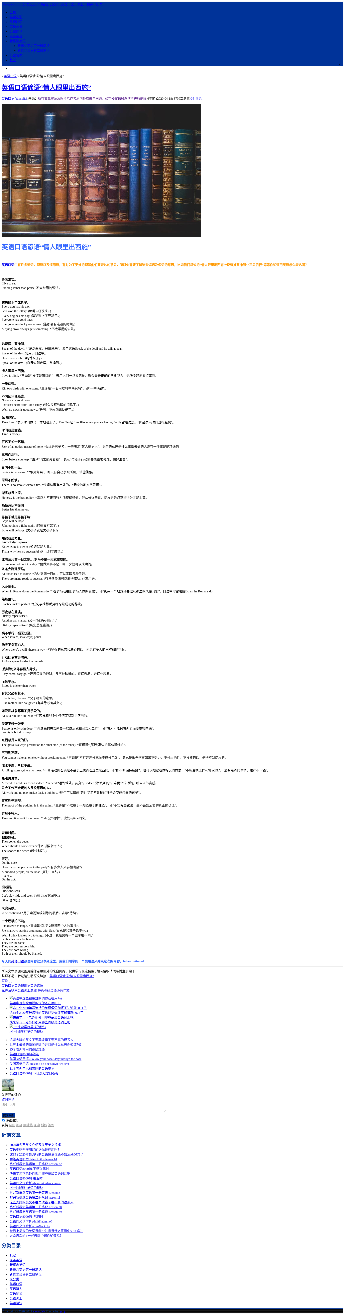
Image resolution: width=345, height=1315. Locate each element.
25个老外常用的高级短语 (27, 1049)
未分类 (14, 1279)
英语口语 (16, 22)
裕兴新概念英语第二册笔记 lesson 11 (35, 1197)
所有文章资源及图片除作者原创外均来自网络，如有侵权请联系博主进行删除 (92, 98)
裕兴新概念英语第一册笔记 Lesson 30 (36, 1207)
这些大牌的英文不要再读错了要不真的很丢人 (41, 1040)
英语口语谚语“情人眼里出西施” (46, 87)
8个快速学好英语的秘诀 (26, 1188)
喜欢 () (7, 981)
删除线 (28, 1125)
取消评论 (8, 1099)
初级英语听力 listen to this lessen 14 (33, 1159)
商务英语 (16, 36)
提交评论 (8, 1115)
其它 (13, 60)
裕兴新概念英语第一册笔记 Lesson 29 (36, 1212)
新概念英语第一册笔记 (34, 45)
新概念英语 (18, 41)
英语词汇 (16, 17)
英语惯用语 (22, 985)
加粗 (19, 1125)
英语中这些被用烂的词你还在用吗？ (35, 1149)
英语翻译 (16, 31)
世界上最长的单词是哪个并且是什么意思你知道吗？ (46, 1044)
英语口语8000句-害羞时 (26, 1178)
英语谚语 (36, 985)
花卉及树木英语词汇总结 (19, 990)
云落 (62, 1311)
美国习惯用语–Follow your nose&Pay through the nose (45, 1059)
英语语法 (16, 26)
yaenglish (39, 1311)
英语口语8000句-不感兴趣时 (29, 1168)
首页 (13, 12)
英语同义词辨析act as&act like (30, 1226)
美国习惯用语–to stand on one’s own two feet (39, 1063)
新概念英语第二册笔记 (34, 50)
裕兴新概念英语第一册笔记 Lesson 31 (36, 1192)
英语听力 (16, 55)
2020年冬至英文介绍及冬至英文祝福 (35, 1145)
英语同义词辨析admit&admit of (31, 1221)
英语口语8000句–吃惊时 (26, 1216)
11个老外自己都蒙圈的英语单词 (32, 1068)
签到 (51, 1125)
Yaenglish (21, 98)
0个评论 (196, 98)
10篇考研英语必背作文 (53, 990)
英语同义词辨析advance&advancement (35, 1183)
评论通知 (12, 1120)
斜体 (44, 1125)
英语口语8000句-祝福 (24, 1054)
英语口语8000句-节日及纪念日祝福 (34, 1073)
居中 (37, 1125)
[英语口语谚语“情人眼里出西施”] (101, 235)
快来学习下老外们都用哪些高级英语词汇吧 (40, 1173)
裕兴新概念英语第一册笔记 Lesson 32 (36, 1164)
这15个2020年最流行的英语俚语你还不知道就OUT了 (46, 1154)
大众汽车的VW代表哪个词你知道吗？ (36, 1235)
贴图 (12, 1125)
